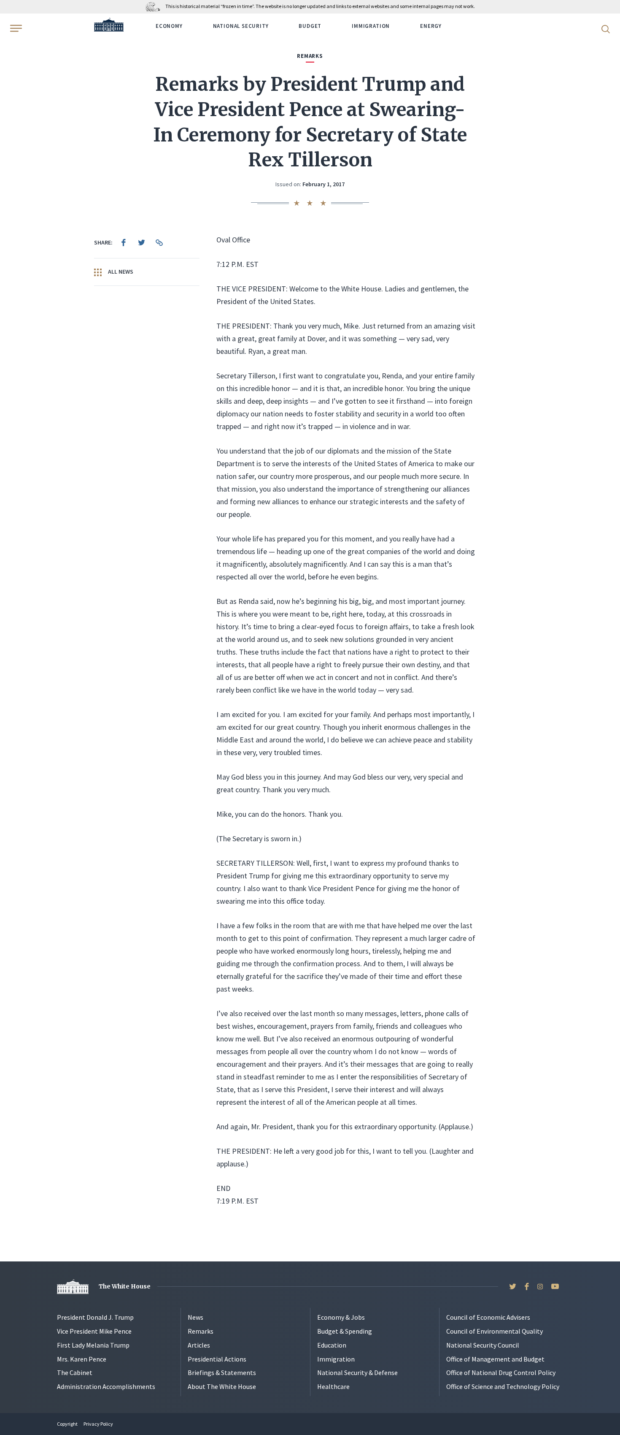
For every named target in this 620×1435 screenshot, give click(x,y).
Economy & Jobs (341, 1317)
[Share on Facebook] (123, 242)
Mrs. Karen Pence (81, 1359)
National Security (241, 26)
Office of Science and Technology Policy (502, 1386)
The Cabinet (74, 1372)
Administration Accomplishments (106, 1386)
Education (331, 1345)
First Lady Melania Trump (93, 1345)
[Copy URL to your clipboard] (159, 242)
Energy (431, 26)
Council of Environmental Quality (494, 1331)
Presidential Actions (217, 1359)
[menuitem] (123, 242)
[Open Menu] (15, 28)
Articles (199, 1345)
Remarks (200, 1331)
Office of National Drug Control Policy (500, 1372)
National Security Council (482, 1345)
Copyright (67, 1424)
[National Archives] (155, 6)
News (195, 1317)
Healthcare (333, 1386)
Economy (169, 26)
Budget (310, 26)
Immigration (371, 26)
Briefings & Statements (222, 1372)
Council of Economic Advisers (488, 1317)
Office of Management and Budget (495, 1359)
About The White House (222, 1386)
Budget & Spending (344, 1331)
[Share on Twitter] (141, 242)
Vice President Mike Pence (94, 1331)
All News (120, 271)
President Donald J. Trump (95, 1317)
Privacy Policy (98, 1424)
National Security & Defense (357, 1372)
